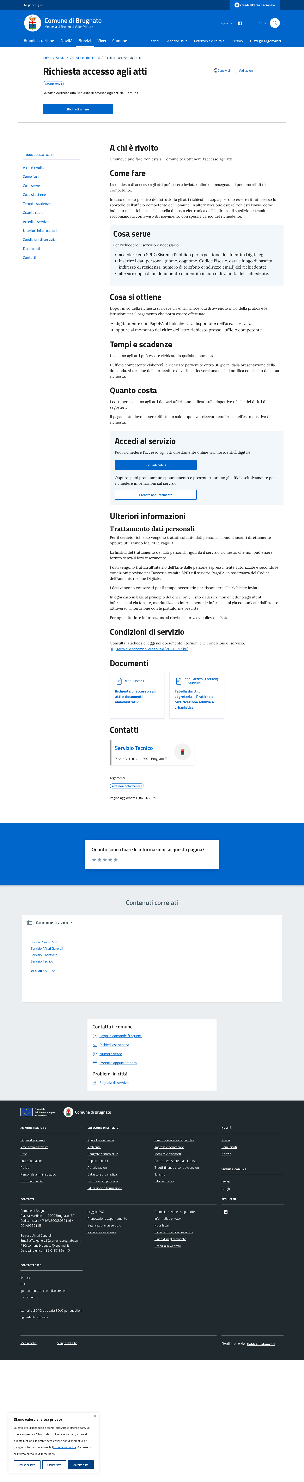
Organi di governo (32, 1140)
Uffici (23, 1153)
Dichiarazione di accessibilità (173, 1232)
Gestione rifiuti (176, 41)
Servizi (85, 40)
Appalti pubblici (97, 1160)
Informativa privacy (167, 1218)
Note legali (161, 1225)
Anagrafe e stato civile (102, 1153)
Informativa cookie (64, 1447)
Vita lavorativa (164, 1181)
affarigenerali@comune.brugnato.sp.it (54, 1240)
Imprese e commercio (169, 1146)
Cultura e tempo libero (102, 1181)
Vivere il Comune (112, 40)
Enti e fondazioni (31, 1160)
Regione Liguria (33, 5)
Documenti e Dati (32, 1181)
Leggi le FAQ (95, 1211)
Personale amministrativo (38, 1174)
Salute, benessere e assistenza (175, 1160)
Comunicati (229, 1146)
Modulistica (135, 681)
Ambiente (94, 1146)
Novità (66, 40)
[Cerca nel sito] (275, 23)
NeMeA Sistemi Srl (261, 1344)
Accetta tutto (81, 1465)
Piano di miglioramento (170, 1238)
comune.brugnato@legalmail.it (48, 1245)
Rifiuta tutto (54, 1465)
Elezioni (153, 41)
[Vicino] (94, 1416)
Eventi (225, 1181)
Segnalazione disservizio (104, 1225)
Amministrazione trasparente (174, 1211)
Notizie (226, 1153)
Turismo (237, 41)
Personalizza (27, 1465)
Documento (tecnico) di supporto (201, 681)
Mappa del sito (67, 1342)
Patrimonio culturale (209, 41)
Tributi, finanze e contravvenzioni (176, 1167)
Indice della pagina (40, 155)
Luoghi (225, 1188)
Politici (25, 1167)
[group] (152, 961)
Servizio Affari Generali (35, 1235)
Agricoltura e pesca (100, 1140)
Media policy (28, 1342)
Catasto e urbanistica (102, 1174)
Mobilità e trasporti (167, 1153)
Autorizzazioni (97, 1167)
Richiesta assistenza (101, 1232)
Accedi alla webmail (167, 1245)
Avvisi (225, 1140)
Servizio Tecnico (134, 747)
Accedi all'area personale (257, 4)
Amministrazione (39, 40)
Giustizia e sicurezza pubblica (174, 1140)
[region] (53, 1443)
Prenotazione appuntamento (107, 1218)
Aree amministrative (34, 1146)
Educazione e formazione (104, 1187)
